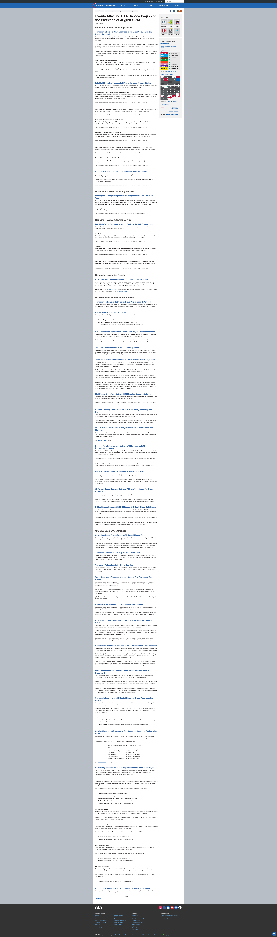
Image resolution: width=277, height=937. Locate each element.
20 (170, 82)
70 (170, 89)
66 (163, 89)
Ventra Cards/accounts (101, 920)
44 (174, 84)
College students (136, 920)
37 (170, 84)
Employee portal (118, 926)
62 (178, 86)
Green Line (164, 59)
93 (167, 94)
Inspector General (118, 922)
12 (174, 79)
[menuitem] (122, 5)
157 (163, 98)
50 (170, 86)
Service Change (174, 55)
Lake (176, 108)
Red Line (163, 53)
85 (174, 91)
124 (167, 96)
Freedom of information (120, 920)
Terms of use (118, 934)
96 (170, 94)
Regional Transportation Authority (169, 915)
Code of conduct (118, 915)
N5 (174, 77)
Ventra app (98, 926)
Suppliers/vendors (136, 926)
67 (167, 89)
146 (174, 96)
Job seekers (135, 915)
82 (170, 91)
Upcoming (173, 71)
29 (178, 82)
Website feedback (146, 934)
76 (163, 91)
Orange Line (164, 62)
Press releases (118, 924)
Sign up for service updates (102, 918)
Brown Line (164, 57)
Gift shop (97, 924)
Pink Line (163, 64)
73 (174, 89)
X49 (167, 86)
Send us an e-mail (99, 917)
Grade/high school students (139, 918)
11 (170, 79)
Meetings (116, 918)
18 (167, 82)
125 (170, 96)
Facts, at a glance (99, 927)
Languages (167, 934)
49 (178, 84)
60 (174, 86)
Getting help (98, 915)
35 (163, 84)
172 (167, 98)
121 (163, 96)
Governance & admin (100, 922)
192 (170, 98)
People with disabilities (138, 917)
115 (174, 94)
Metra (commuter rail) (166, 917)
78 (167, 91)
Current (168, 71)
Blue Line (163, 55)
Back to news (98, 898)
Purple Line (164, 66)
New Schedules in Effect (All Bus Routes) (168, 47)
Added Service (174, 66)
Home (97, 11)
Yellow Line (164, 68)
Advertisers (135, 929)
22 (174, 82)
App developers (136, 924)
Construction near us (137, 927)
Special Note (174, 59)
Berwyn (171, 107)
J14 (178, 79)
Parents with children (137, 922)
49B (163, 86)
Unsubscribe (135, 934)
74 (178, 89)
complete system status (171, 114)
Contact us (156, 934)
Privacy (127, 934)
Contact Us (159, 1)
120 (178, 94)
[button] (112, 913)
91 (178, 91)
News (102, 11)
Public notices (117, 917)
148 (178, 96)
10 (167, 79)
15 (163, 82)
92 (163, 94)
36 (167, 84)
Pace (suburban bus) (166, 918)
